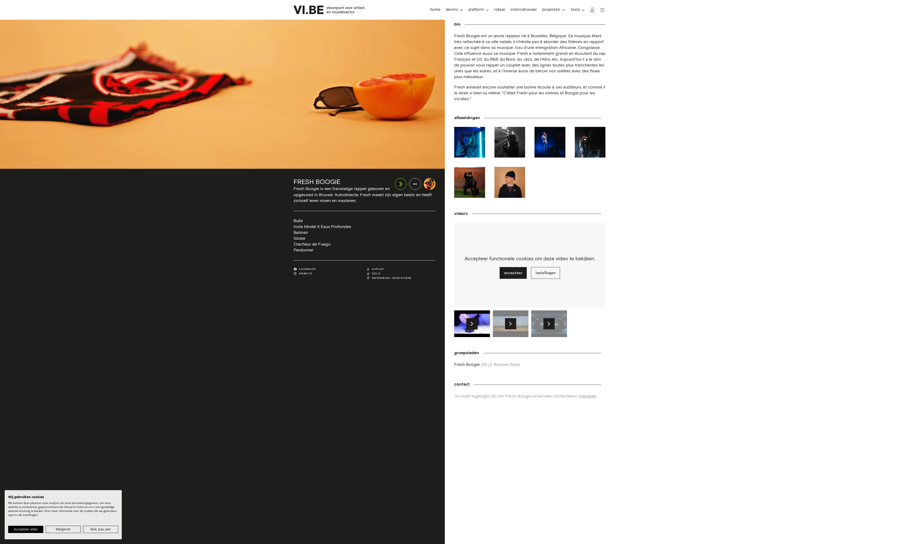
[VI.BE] (329, 10)
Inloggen (587, 396)
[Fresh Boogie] (429, 184)
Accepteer (513, 273)
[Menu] (602, 10)
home (435, 10)
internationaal (524, 10)
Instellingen (545, 273)
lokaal (499, 10)
